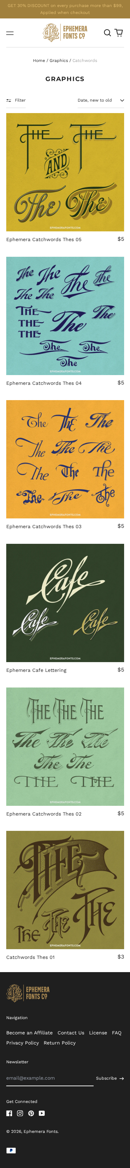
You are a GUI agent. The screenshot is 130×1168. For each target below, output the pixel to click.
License (98, 1032)
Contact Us (71, 1032)
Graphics (59, 60)
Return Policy (60, 1043)
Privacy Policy (22, 1043)
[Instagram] (20, 1113)
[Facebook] (9, 1113)
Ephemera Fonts (41, 1131)
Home (39, 60)
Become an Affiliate (29, 1032)
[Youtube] (42, 1113)
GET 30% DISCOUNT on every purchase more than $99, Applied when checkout (65, 9)
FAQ (116, 1032)
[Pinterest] (31, 1113)
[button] (107, 32)
